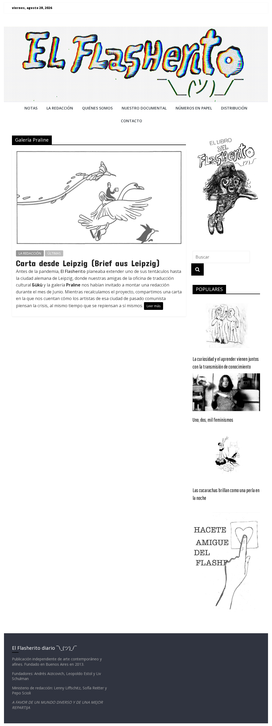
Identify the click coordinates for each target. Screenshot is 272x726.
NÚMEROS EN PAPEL (194, 108)
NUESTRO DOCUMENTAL (144, 108)
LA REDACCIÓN (30, 253)
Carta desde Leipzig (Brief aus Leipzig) (88, 263)
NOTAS (30, 108)
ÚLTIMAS (54, 253)
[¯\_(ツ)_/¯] (136, 30)
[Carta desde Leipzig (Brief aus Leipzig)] (99, 152)
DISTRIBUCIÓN (234, 108)
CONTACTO (131, 120)
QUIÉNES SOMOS (97, 108)
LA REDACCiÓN (59, 108)
